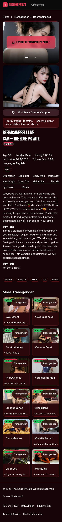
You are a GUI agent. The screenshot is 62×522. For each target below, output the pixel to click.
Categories (37, 4)
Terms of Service (11, 514)
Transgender (21, 16)
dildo (35, 279)
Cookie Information (33, 514)
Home (6, 16)
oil (44, 279)
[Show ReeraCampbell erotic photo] (26, 57)
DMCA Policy (27, 506)
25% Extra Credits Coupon (35, 113)
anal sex (22, 279)
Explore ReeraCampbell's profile (33, 43)
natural (8, 279)
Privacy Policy (44, 506)
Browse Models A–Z (13, 496)
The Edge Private (15, 4)
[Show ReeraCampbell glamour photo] (35, 57)
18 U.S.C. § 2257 (11, 506)
